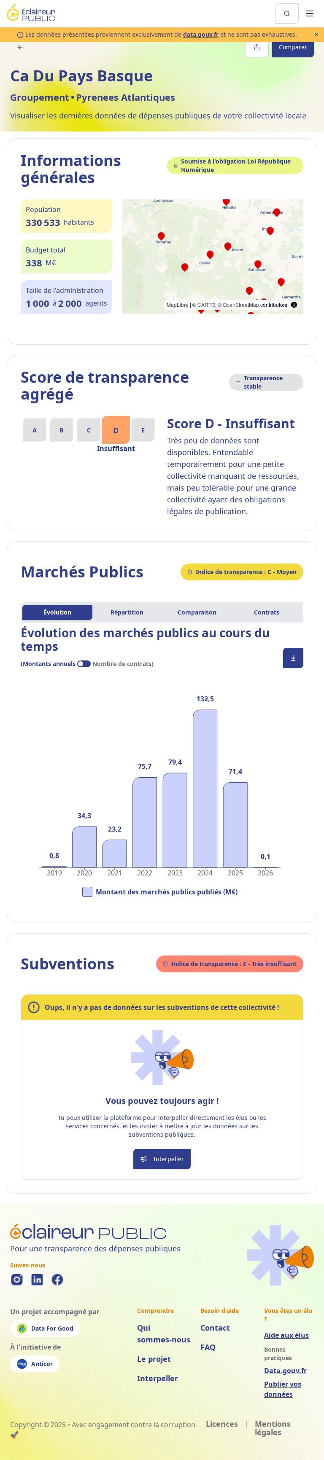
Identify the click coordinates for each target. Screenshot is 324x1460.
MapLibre (178, 304)
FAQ (208, 1347)
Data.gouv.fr (285, 1370)
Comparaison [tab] (197, 612)
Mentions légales (273, 1428)
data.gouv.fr (201, 34)
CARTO (206, 304)
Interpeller (157, 1378)
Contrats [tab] (266, 612)
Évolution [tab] (57, 612)
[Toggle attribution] (294, 305)
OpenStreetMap (241, 304)
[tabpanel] (162, 767)
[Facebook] (57, 1279)
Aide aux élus (286, 1335)
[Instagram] (17, 1279)
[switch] (84, 663)
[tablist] (162, 612)
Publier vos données (282, 1389)
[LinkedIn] (37, 1279)
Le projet (154, 1359)
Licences (222, 1424)
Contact (215, 1328)
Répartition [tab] (127, 612)
